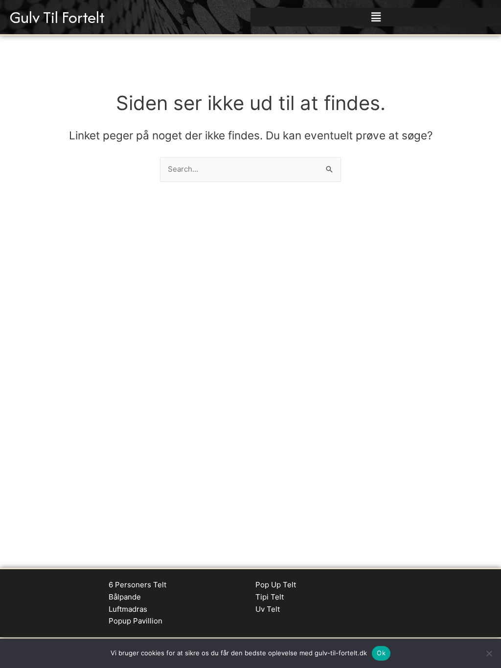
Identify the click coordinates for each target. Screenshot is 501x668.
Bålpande (125, 596)
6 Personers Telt (137, 584)
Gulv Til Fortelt (57, 17)
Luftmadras (128, 609)
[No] (489, 653)
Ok (381, 653)
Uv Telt (267, 609)
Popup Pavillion (135, 620)
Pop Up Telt (275, 584)
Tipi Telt (269, 596)
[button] (375, 17)
